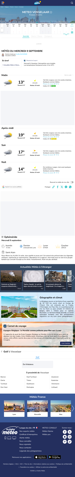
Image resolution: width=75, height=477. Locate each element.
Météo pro (46, 434)
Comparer (48, 36)
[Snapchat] (65, 437)
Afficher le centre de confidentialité (46, 467)
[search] (72, 3)
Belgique (7, 7)
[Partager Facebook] (57, 187)
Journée (26, 36)
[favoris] (51, 12)
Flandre (11, 7)
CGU (16, 464)
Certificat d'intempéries (28, 434)
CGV (21, 464)
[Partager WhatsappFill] (70, 187)
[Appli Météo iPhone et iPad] (40, 457)
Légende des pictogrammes (30, 451)
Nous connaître (25, 441)
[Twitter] (70, 432)
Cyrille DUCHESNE (21, 54)
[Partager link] (53, 187)
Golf (37, 357)
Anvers (16, 7)
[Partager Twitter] (62, 187)
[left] (2, 28)
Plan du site (28, 464)
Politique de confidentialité (64, 464)
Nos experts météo (26, 431)
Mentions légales (8, 464)
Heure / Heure (36, 36)
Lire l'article (66, 343)
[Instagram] (70, 437)
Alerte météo (24, 438)
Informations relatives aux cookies (43, 464)
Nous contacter (25, 447)
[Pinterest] (65, 442)
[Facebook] (65, 432)
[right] (73, 278)
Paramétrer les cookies (27, 467)
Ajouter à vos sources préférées (13, 187)
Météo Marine (47, 431)
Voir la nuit (68, 75)
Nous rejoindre (25, 444)
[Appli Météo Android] (54, 457)
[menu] (3, 3)
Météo (2, 7)
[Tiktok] (70, 442)
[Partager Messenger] (66, 187)
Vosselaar (21, 7)
